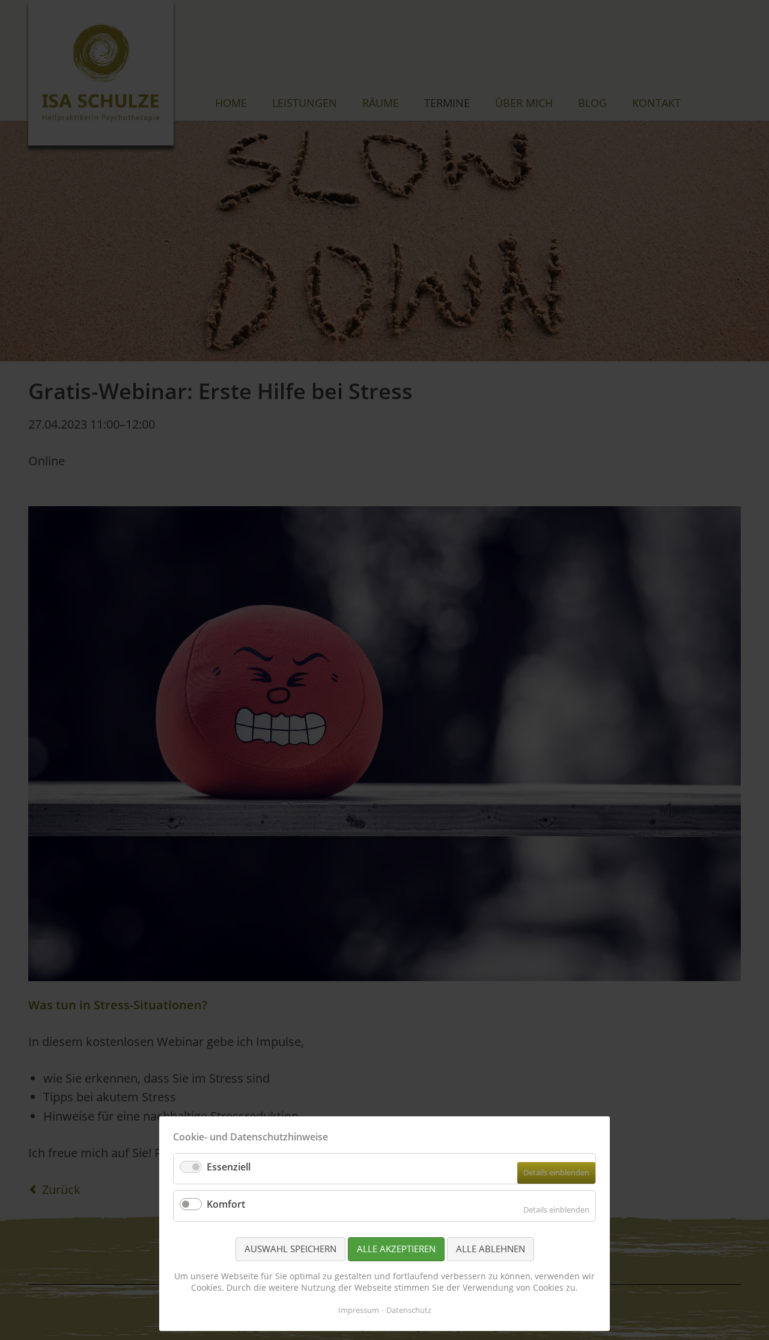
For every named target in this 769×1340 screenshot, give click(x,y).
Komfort (226, 1204)
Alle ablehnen (490, 1249)
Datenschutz (408, 1310)
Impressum (358, 1310)
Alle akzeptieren (396, 1249)
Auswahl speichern (290, 1249)
